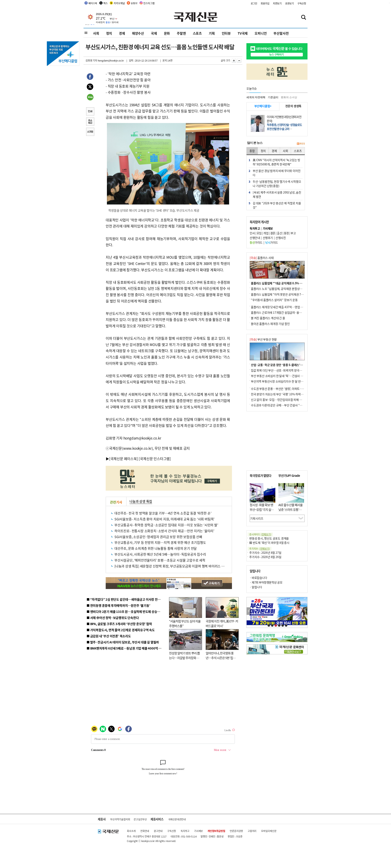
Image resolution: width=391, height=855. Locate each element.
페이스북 (92, 3)
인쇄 (90, 111)
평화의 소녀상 (289, 97)
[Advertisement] (277, 440)
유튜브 (134, 3)
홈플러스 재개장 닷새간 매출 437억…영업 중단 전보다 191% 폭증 (289, 307)
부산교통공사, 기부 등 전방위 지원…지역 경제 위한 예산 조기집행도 (160, 542)
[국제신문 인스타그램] (155, 458)
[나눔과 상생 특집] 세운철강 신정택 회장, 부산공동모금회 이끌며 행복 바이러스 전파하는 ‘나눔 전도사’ (183, 566)
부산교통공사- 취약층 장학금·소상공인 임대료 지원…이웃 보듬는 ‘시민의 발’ (166, 524)
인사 (252, 233)
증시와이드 (260, 534)
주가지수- (259, 548)
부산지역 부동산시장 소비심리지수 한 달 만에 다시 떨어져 (284, 381)
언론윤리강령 (236, 831)
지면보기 (277, 3)
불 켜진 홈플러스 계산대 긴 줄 (268, 318)
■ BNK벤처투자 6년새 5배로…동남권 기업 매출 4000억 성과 (125, 648)
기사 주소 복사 (90, 122)
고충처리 (252, 831)
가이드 (256, 242)
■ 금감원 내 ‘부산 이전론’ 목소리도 (109, 636)
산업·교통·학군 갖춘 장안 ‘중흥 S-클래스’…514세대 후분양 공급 (289, 365)
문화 (167, 33)
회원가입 (265, 3)
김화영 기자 (91, 60)
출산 (279, 233)
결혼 (272, 233)
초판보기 (289, 3)
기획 (212, 33)
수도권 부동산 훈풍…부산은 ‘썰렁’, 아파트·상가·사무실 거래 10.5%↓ (292, 389)
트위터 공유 (90, 87)
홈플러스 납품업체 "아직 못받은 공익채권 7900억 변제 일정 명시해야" (291, 294)
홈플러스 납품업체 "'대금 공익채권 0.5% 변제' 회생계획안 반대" (289, 283)
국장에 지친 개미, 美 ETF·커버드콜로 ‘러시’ (222, 623)
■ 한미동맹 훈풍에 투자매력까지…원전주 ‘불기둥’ (118, 605)
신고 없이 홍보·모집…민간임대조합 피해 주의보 (279, 400)
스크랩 (90, 132)
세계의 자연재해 (255, 97)
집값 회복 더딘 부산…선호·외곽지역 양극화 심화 (279, 370)
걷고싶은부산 (140, 819)
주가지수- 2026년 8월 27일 (265, 553)
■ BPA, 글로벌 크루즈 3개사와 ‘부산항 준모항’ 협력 (119, 624)
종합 (252, 151)
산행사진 (281, 238)
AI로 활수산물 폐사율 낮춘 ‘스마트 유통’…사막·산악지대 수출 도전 (290, 512)
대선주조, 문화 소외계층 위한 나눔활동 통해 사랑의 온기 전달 (155, 548)
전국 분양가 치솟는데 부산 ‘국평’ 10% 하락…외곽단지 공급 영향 (288, 394)
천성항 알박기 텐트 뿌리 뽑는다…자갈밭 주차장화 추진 (184, 657)
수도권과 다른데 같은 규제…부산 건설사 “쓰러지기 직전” (284, 405)
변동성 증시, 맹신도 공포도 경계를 (269, 538)
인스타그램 (148, 3)
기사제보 (198, 831)
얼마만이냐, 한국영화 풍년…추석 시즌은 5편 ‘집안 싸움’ (221, 657)
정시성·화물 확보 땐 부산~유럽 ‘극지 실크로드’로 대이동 (262, 509)
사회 (96, 33)
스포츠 (197, 33)
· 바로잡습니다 (258, 578)
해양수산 (138, 33)
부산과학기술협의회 (120, 819)
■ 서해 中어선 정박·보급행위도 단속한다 (113, 617)
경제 (122, 33)
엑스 (105, 3)
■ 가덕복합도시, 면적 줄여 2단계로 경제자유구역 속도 (121, 630)
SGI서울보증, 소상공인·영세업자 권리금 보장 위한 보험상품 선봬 (158, 536)
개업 (265, 233)
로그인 (254, 3)
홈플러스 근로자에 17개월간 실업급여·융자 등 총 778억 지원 (286, 312)
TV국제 (243, 33)
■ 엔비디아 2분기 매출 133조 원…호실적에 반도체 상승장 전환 (126, 611)
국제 (154, 33)
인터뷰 (226, 33)
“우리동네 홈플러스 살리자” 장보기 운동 (274, 300)
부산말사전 (281, 33)
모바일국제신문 (269, 831)
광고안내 (158, 831)
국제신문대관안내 (177, 819)
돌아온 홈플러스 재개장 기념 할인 (270, 324)
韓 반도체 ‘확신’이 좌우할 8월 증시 (269, 543)
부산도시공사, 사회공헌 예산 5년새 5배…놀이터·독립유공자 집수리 (160, 554)
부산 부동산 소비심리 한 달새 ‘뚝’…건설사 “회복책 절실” (284, 376)
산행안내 (255, 238)
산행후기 (268, 238)
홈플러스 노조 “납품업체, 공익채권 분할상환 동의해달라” (284, 289)
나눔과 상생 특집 (141, 501)
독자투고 (185, 831)
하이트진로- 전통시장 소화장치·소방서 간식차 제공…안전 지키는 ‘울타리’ (164, 530)
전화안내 (144, 831)
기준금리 (273, 97)
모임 (259, 233)
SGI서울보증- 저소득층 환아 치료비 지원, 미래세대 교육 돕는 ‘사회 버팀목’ (164, 519)
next (305, 611)
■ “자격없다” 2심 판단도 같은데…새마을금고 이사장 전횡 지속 (127, 599)
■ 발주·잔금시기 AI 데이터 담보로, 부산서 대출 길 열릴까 (123, 642)
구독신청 (301, 3)
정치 (109, 33)
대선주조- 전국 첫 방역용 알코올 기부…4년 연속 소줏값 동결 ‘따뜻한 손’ (162, 513)
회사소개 (131, 831)
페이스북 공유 (90, 77)
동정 (286, 233)
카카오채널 (119, 3)
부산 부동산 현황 (263, 339)
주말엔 (181, 33)
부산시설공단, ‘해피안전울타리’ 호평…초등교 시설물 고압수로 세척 (159, 560)
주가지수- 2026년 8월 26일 (265, 557)
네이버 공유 (90, 97)
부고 (293, 233)
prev (249, 611)
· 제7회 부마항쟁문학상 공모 (266, 582)
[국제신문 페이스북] (123, 458)
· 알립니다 (256, 587)
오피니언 (261, 33)
